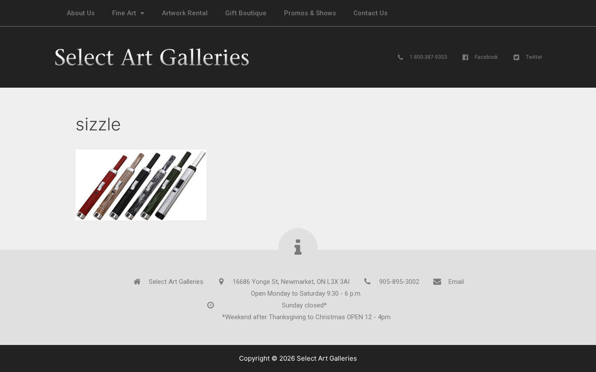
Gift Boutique (246, 13)
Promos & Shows (310, 13)
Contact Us (370, 13)
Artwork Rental (185, 13)
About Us (81, 13)
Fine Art (124, 13)
